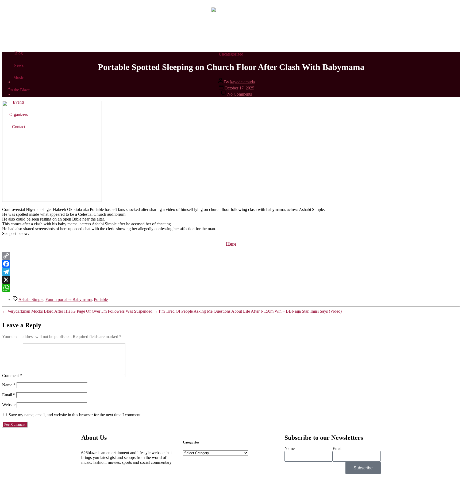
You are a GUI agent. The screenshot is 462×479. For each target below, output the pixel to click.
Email (8, 394)
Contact (18, 126)
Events (18, 102)
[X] (231, 280)
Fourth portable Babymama (68, 299)
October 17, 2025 (239, 88)
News (19, 65)
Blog (18, 53)
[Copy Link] (231, 256)
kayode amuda (242, 82)
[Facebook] (231, 264)
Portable (101, 299)
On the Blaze (18, 90)
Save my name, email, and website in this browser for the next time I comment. (75, 415)
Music (18, 77)
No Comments (239, 94)
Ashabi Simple (30, 299)
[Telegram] (231, 272)
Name (9, 385)
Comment (12, 375)
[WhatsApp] (231, 288)
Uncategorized (231, 54)
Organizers (18, 114)
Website (9, 404)
